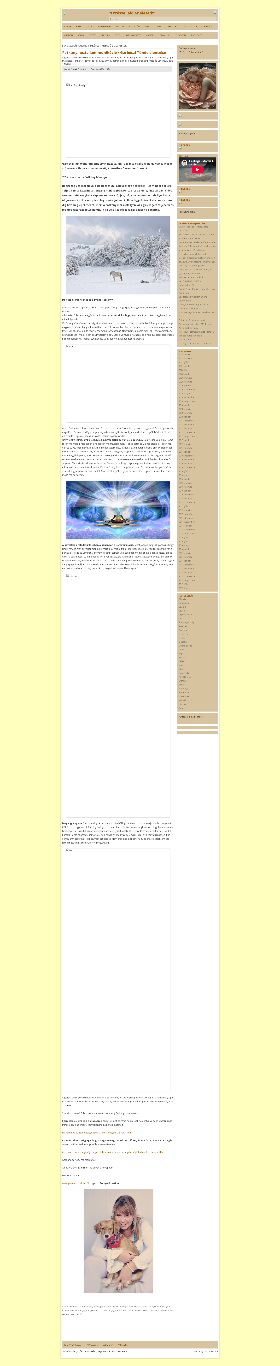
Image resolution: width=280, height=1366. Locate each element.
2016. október (185, 463)
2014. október (185, 525)
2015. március (185, 510)
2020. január (185, 385)
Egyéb (182, 610)
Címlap (67, 26)
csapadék (159, 1306)
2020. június (184, 370)
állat (151, 1306)
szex (73, 1314)
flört (88, 1310)
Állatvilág (134, 26)
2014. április (184, 549)
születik (183, 700)
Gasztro (150, 35)
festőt (182, 637)
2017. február (185, 447)
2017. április (184, 440)
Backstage (196, 35)
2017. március (185, 444)
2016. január (185, 490)
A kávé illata (185, 339)
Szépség (92, 35)
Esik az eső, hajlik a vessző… (193, 320)
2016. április (184, 479)
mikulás (146, 1310)
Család (89, 26)
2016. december (186, 455)
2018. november (187, 397)
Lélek (181, 661)
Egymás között (204, 26)
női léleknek (185, 676)
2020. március (185, 377)
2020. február (185, 381)
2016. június (184, 471)
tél (77, 1314)
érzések (183, 626)
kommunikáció (134, 1310)
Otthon (68, 35)
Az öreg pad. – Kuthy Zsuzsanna (195, 343)
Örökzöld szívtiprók (188, 308)
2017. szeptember (187, 432)
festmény (183, 634)
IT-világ (187, 26)
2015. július (184, 506)
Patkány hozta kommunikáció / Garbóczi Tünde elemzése (114, 52)
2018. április (184, 405)
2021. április (184, 366)
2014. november (187, 521)
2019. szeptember (187, 389)
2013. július (184, 584)
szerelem (164, 1310)
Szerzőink (108, 1344)
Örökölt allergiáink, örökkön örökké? (197, 257)
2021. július (184, 362)
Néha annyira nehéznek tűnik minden (197, 242)
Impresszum (92, 1344)
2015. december (186, 494)
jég (112, 1310)
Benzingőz (173, 26)
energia (81, 1310)
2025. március (185, 358)
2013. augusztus (187, 580)
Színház (158, 26)
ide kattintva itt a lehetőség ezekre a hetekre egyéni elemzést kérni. (97, 1132)
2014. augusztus (187, 533)
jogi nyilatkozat (73, 1344)
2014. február (185, 556)
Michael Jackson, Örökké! (191, 277)
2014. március (185, 552)
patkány (155, 1310)
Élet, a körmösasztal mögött (192, 253)
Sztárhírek (180, 35)
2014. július (184, 537)
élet (181, 618)
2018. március (185, 408)
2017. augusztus (187, 436)
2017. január (185, 451)
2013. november (187, 568)
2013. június (184, 588)
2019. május (184, 393)
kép (181, 653)
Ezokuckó (165, 35)
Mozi (147, 26)
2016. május (184, 475)
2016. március (185, 482)
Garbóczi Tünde (99, 1310)
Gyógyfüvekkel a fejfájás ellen (194, 304)
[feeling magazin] (65, 13)
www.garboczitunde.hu (74, 1183)
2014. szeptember (187, 529)
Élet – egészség (133, 35)
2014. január (185, 560)
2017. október (185, 428)
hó (109, 1310)
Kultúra (105, 35)
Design (118, 35)
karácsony (120, 1310)
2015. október (185, 498)
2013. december (186, 564)
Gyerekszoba (104, 26)
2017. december (186, 420)
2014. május (184, 545)
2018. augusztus (187, 401)
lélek (181, 665)
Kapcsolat (123, 1344)
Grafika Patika (211, 1351)
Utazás (120, 26)
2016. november (187, 459)
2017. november (187, 424)
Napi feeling (185, 672)
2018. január (185, 416)
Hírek (78, 26)
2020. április (184, 373)
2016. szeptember (187, 467)
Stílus (81, 35)
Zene (181, 708)
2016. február (185, 486)
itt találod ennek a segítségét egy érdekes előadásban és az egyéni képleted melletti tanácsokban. (113, 1152)
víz (81, 1314)
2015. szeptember (187, 502)
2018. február (185, 412)
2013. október (185, 572)
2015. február (185, 514)
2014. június (184, 541)
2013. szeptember (187, 576)
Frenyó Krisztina (78, 1306)
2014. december (186, 517)
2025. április (184, 354)
